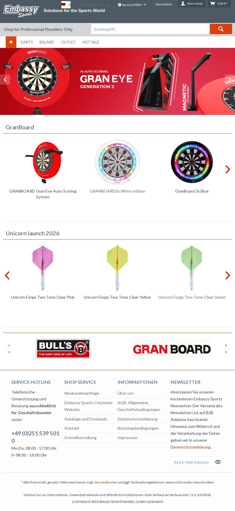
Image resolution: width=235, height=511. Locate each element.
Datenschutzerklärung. (191, 447)
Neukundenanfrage (81, 393)
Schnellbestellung (80, 437)
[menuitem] (161, 29)
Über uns (125, 393)
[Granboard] (172, 349)
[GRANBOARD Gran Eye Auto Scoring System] (43, 162)
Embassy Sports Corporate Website (88, 406)
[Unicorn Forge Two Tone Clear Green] (192, 268)
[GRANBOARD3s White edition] (117, 162)
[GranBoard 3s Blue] (192, 162)
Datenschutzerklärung (137, 418)
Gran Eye (117, 81)
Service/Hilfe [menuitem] (131, 5)
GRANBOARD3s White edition (117, 191)
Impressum (127, 437)
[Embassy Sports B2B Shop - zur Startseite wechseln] (21, 11)
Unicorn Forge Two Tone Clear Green (192, 297)
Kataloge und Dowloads (85, 418)
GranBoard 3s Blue (192, 191)
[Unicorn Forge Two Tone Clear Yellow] (117, 268)
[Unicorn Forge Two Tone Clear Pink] (43, 268)
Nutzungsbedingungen (138, 428)
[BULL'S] (63, 349)
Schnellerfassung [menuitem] (95, 5)
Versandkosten (105, 482)
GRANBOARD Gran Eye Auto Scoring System (43, 194)
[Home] (11, 42)
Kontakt (71, 428)
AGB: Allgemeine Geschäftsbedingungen (138, 406)
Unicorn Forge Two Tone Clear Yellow (117, 297)
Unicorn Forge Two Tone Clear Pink (43, 297)
